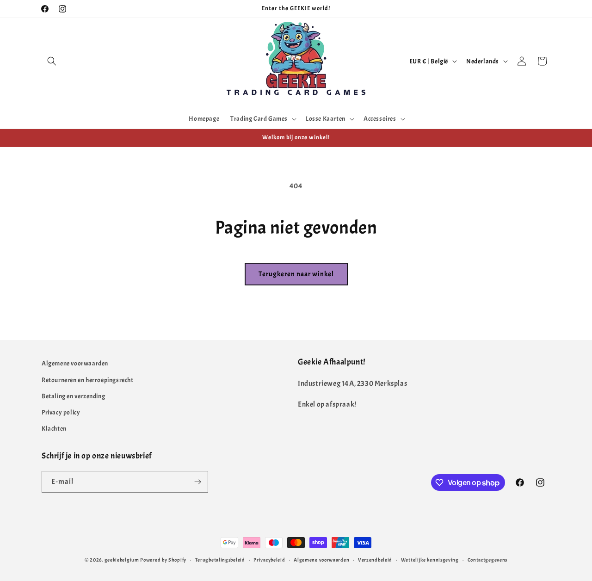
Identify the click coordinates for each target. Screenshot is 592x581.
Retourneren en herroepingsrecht (88, 380)
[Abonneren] (197, 482)
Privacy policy (61, 412)
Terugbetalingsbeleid (220, 559)
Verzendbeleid (375, 559)
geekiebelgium (122, 559)
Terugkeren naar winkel (296, 274)
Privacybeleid (269, 559)
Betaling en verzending (73, 396)
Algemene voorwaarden (75, 363)
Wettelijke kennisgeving (430, 559)
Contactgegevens (488, 559)
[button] (52, 61)
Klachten (54, 429)
